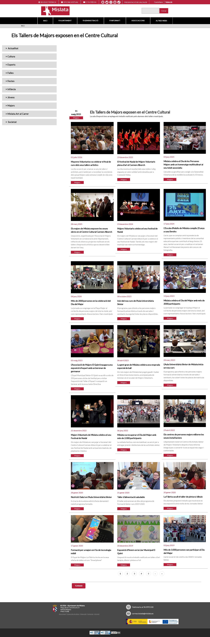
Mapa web (83, 614)
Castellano (158, 2)
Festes (10, 81)
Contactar (90, 614)
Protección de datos (72, 614)
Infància (11, 89)
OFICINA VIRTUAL (70, 2)
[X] (107, 2)
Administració (91, 20)
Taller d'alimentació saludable (131, 497)
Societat (12, 122)
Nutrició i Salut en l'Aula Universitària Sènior (91, 497)
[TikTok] (119, 2)
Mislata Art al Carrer (18, 113)
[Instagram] (111, 2)
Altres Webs (161, 21)
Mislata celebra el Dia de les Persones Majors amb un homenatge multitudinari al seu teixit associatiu (183, 164)
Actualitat (12, 48)
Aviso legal (62, 614)
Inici (45, 21)
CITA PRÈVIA (91, 2)
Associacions (138, 20)
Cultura (11, 56)
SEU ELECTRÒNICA (48, 2)
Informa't (115, 20)
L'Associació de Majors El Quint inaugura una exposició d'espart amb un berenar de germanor (92, 368)
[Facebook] (103, 2)
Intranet (96, 614)
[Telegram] (115, 2)
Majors (11, 105)
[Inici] (53, 10)
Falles (10, 72)
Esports (11, 64)
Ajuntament (66, 20)
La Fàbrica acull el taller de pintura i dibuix (183, 496)
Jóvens (11, 97)
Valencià (168, 2)
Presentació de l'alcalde (135, 2)
